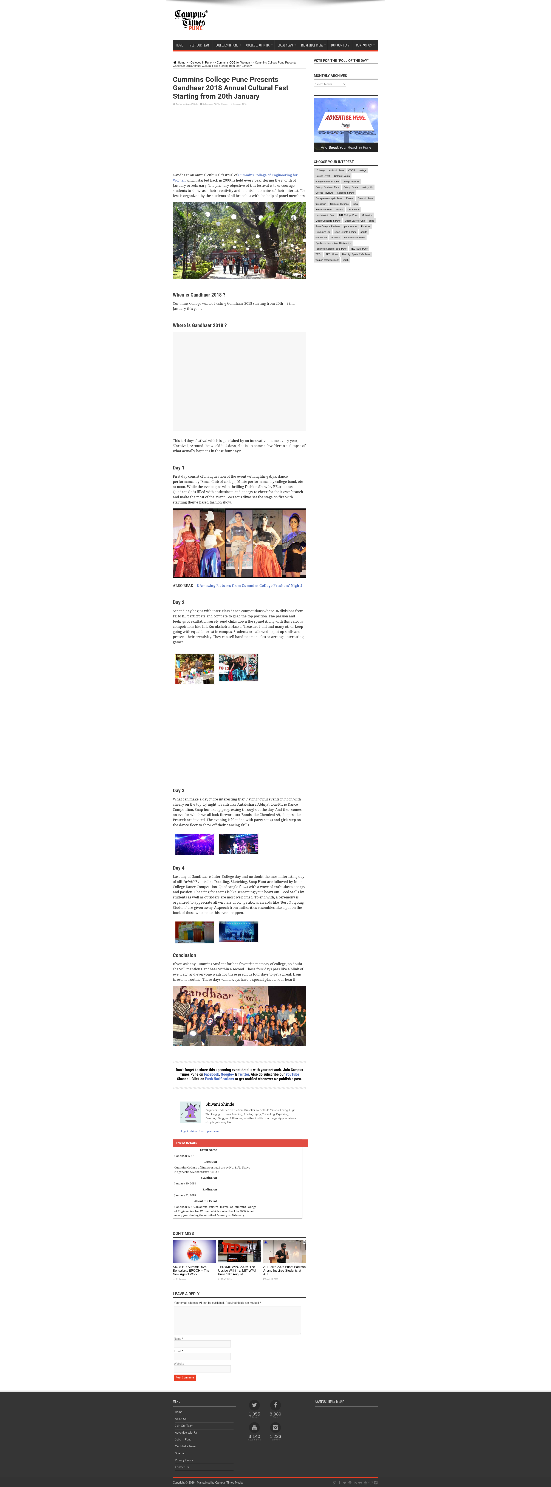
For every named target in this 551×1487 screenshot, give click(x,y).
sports (364, 232)
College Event (323, 176)
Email (177, 1351)
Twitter (243, 1074)
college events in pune (327, 181)
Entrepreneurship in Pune (329, 198)
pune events (350, 226)
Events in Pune (365, 198)
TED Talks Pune (359, 248)
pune (371, 220)
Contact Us (182, 1467)
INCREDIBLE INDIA (312, 45)
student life (321, 237)
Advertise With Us (186, 1432)
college (362, 170)
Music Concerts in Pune (328, 220)
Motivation (367, 215)
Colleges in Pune (201, 62)
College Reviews (324, 192)
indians (339, 209)
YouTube (292, 1074)
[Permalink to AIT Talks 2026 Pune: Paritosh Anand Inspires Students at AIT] (284, 1261)
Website (179, 1363)
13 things (320, 170)
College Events (342, 176)
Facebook (211, 1074)
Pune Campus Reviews (328, 226)
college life (367, 187)
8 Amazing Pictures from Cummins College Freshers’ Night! (249, 586)
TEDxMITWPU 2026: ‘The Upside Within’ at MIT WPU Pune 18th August (237, 1270)
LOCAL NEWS (285, 45)
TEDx (319, 254)
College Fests (351, 187)
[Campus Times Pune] (191, 28)
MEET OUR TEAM (199, 45)
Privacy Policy (184, 1460)
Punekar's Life (323, 232)
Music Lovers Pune (355, 220)
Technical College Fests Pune (331, 248)
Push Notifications (219, 1079)
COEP (351, 170)
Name (177, 1338)
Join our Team (340, 45)
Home (179, 45)
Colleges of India (257, 45)
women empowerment (327, 260)
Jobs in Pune (183, 1439)
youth (345, 260)
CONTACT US (364, 45)
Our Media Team (185, 1446)
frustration (321, 204)
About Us (181, 1418)
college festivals (351, 181)
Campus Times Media (229, 1482)
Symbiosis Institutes (354, 237)
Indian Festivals (324, 209)
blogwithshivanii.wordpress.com (200, 1131)
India (355, 204)
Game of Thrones (339, 204)
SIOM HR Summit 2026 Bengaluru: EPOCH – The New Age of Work (191, 1270)
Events (349, 198)
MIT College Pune (348, 215)
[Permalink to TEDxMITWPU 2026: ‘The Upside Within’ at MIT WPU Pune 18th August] (239, 1261)
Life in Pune (353, 209)
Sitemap (180, 1453)
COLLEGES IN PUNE (226, 45)
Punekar (365, 226)
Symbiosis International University (333, 243)
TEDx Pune (332, 254)
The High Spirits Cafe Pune (356, 254)
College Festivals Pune (327, 187)
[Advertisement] (239, 142)
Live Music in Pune (325, 215)
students (335, 237)
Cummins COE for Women (233, 62)
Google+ (227, 1074)
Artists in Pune (336, 170)
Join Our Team (184, 1425)
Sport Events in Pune (345, 232)
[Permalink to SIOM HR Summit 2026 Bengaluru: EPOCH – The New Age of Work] (194, 1261)
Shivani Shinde (192, 104)
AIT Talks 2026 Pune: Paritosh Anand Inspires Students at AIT (284, 1270)
